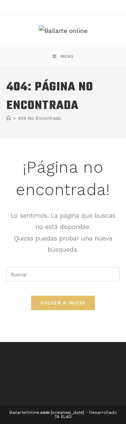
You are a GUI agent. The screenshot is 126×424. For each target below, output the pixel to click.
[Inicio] (8, 118)
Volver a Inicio (63, 303)
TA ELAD (63, 416)
